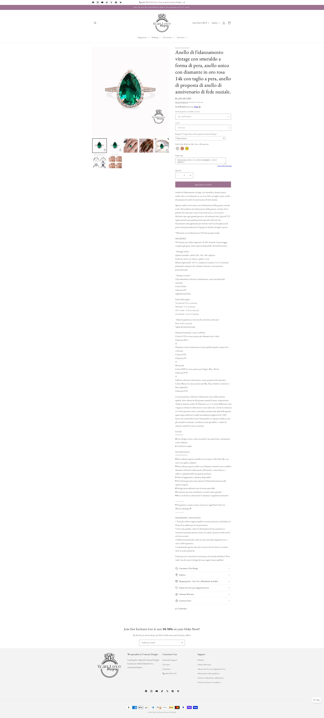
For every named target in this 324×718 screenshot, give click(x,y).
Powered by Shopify (170, 712)
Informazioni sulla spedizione (208, 673)
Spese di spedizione (181, 102)
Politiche (201, 660)
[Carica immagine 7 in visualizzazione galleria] (115, 161)
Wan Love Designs (158, 712)
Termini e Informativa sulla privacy (211, 678)
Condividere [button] (182, 609)
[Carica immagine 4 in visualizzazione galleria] (146, 145)
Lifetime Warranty (204, 664)
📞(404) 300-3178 (170, 673)
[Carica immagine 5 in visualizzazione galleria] (162, 145)
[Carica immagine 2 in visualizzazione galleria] (115, 145)
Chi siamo (166, 664)
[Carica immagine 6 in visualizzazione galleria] (99, 161)
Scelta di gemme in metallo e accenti (187, 111)
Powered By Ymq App (225, 166)
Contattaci (166, 669)
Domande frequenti (170, 660)
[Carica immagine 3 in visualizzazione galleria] (131, 145)
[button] (95, 23)
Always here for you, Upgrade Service (212, 669)
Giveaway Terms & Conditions (209, 682)
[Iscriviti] (182, 643)
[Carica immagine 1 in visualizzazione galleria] (99, 145)
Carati (177, 123)
